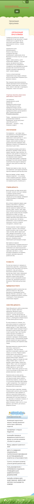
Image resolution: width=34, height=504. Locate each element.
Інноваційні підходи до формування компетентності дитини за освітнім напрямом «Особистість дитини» (16, 438)
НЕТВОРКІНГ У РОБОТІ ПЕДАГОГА (14, 431)
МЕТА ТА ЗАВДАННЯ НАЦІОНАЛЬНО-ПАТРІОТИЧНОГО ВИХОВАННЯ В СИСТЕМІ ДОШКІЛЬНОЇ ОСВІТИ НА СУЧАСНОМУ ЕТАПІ (17, 454)
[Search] (24, 1)
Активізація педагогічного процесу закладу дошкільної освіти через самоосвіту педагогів (15, 423)
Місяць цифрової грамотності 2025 (16, 445)
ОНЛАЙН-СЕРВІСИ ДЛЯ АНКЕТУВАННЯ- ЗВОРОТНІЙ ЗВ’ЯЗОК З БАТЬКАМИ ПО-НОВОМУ (16, 481)
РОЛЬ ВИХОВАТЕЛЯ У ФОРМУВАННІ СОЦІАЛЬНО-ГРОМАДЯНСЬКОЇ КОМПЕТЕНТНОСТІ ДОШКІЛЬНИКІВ (16, 471)
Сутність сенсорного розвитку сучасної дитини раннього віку (16, 462)
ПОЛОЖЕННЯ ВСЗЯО (14, 417)
